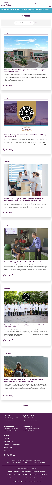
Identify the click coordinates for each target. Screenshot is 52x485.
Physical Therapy (7, 353)
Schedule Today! (36, 11)
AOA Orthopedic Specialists (14, 474)
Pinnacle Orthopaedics (36, 478)
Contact (6, 435)
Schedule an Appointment (12, 444)
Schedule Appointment (35, 3)
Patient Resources (9, 451)
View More (26, 405)
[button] (50, 6)
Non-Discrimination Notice (22, 462)
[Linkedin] (11, 455)
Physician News (14, 33)
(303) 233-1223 (47, 3)
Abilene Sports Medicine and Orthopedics (19, 471)
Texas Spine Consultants (34, 481)
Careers (6, 438)
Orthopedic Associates (15, 478)
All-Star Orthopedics (38, 471)
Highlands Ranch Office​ (29, 416)
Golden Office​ (7, 416)
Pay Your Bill (8, 448)
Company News (7, 33)
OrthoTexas (26, 478)
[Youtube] (14, 455)
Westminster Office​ (9, 426)
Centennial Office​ (27, 426)
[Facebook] (4, 455)
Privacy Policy (10, 462)
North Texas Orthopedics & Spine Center (34, 474)
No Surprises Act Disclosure (38, 462)
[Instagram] (7, 455)
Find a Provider (8, 441)
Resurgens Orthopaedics (19, 481)
